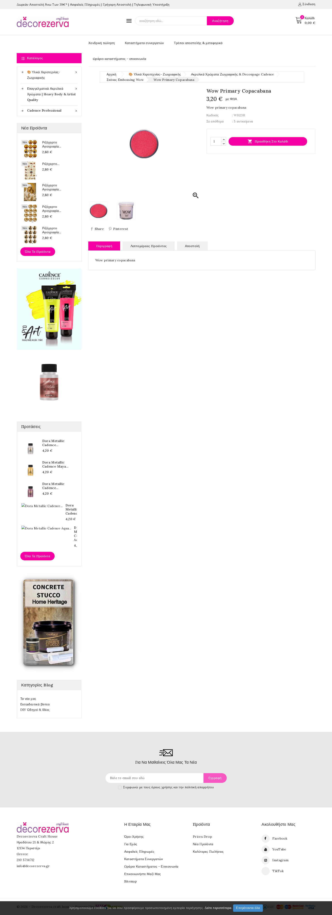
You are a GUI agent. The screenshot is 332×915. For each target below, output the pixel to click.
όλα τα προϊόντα (37, 556)
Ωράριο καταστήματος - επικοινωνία (119, 59)
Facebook (279, 838)
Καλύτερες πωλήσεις (208, 851)
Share (99, 229)
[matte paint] (49, 382)
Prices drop (202, 837)
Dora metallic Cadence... (53, 443)
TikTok (278, 871)
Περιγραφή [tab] (104, 246)
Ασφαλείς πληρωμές (139, 851)
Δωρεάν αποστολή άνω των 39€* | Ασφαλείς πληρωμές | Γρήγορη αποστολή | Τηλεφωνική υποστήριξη (93, 4)
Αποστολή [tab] (192, 246)
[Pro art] (49, 309)
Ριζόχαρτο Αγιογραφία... (51, 144)
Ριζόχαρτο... (50, 164)
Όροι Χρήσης (134, 837)
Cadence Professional (52, 110)
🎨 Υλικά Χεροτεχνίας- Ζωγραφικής (52, 75)
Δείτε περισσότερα (218, 908)
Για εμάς (130, 844)
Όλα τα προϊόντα (38, 252)
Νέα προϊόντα (203, 844)
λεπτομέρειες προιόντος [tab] (149, 246)
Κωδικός (212, 115)
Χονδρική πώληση (101, 43)
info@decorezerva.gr (33, 866)
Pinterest (120, 229)
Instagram (280, 860)
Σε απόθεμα (215, 121)
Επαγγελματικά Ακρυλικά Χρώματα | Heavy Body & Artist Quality (52, 94)
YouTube (279, 849)
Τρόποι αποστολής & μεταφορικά (198, 43)
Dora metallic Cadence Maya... (55, 464)
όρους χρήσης (162, 787)
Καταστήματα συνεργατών (144, 43)
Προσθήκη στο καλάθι (268, 141)
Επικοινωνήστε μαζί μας (142, 874)
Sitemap (130, 881)
